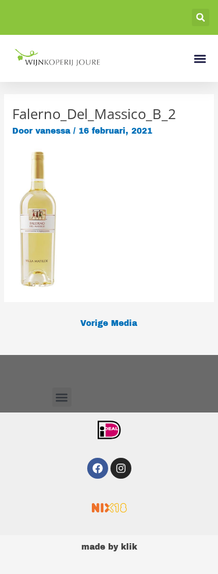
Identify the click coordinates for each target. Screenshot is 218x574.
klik (129, 547)
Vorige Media (108, 323)
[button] (200, 17)
